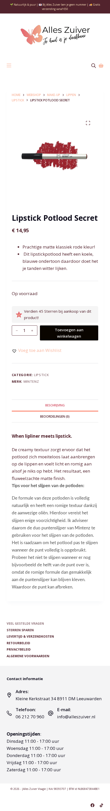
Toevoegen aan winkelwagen (69, 333)
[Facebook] (92, 805)
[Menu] (9, 65)
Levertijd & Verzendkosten (30, 637)
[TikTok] (101, 805)
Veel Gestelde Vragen (25, 624)
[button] (36, 350)
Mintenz (31, 381)
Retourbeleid (18, 643)
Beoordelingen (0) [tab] (55, 416)
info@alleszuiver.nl (76, 717)
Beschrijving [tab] (55, 405)
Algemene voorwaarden (28, 656)
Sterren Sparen (20, 630)
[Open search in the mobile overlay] (93, 65)
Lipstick (41, 375)
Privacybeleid (19, 650)
